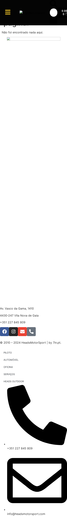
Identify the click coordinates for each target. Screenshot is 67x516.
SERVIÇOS (9, 374)
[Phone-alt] (31, 331)
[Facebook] (4, 331)
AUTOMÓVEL (11, 359)
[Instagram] (13, 331)
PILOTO (8, 352)
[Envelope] (22, 331)
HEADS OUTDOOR (14, 381)
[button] (53, 4)
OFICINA (8, 367)
